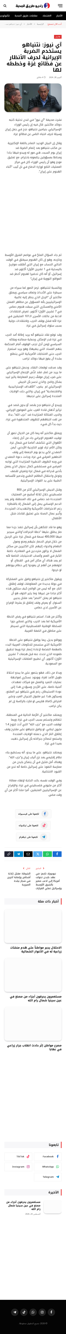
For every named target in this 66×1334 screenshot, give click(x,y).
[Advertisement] (33, 213)
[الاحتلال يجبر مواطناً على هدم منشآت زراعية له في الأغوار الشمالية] (33, 926)
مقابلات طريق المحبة (26, 15)
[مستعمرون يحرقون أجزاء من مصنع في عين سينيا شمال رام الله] (33, 975)
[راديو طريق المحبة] (33, 5)
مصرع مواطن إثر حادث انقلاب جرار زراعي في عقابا (34, 1047)
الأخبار (59, 15)
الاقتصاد (46, 15)
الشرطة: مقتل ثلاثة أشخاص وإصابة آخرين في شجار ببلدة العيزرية (18, 879)
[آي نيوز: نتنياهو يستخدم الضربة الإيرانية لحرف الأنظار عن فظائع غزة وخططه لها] (33, 97)
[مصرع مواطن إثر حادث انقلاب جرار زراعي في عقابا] (33, 1024)
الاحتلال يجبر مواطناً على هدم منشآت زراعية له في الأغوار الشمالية (36, 949)
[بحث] (5, 6)
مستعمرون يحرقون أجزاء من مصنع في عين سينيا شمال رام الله (36, 998)
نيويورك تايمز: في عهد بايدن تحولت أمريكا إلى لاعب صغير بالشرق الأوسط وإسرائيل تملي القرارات (49, 881)
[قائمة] (60, 6)
